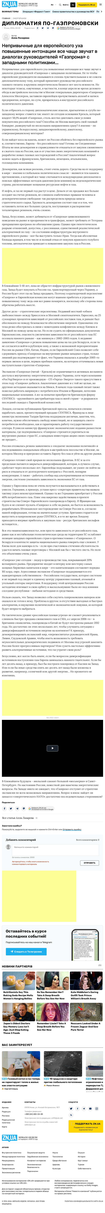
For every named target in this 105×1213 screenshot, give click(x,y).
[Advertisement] (52, 266)
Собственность (84, 1169)
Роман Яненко (52, 1085)
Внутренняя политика (11, 1153)
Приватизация (8, 1169)
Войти (66, 5)
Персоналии (32, 1171)
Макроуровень (8, 1161)
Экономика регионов (11, 1172)
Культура (56, 1169)
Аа (73, 5)
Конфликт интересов (36, 1161)
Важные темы (10, 12)
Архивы (5, 1108)
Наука (55, 1153)
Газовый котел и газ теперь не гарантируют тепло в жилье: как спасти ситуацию (21, 1082)
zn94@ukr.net (57, 1118)
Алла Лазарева (20, 38)
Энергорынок (8, 1165)
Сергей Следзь (11, 1089)
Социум (81, 1153)
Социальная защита (36, 1153)
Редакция (6, 1112)
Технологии (57, 1157)
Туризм (81, 1165)
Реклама (5, 1116)
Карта (4, 1127)
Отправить (89, 863)
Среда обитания (59, 1161)
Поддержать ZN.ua (86, 5)
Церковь (56, 1165)
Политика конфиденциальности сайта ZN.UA (84, 1201)
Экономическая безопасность (34, 1166)
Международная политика (13, 1157)
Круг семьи (83, 1161)
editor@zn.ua (30, 1125)
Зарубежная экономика (37, 1157)
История (81, 1157)
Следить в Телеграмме (28, 951)
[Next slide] (101, 11)
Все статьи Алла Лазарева (18, 817)
